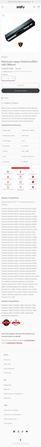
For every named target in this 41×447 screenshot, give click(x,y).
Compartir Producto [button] (11, 103)
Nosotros (7, 360)
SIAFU (17, 443)
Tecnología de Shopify (24, 443)
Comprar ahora (21, 91)
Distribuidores (9, 368)
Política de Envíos (10, 419)
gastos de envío (8, 71)
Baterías (7, 389)
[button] (2, 7)
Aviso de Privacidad (11, 410)
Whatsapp (7, 373)
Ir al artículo (29, 340)
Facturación (8, 423)
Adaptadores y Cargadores (13, 394)
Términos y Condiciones (12, 414)
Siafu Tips (7, 364)
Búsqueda (7, 385)
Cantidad (4, 74)
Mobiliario (7, 398)
